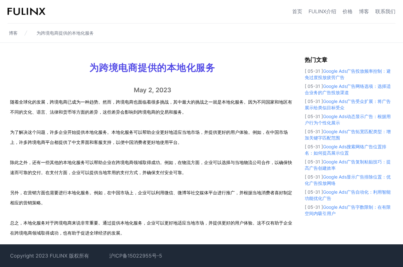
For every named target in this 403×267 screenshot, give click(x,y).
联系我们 (385, 11)
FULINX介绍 (322, 11)
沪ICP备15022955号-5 (135, 256)
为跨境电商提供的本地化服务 (65, 33)
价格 (348, 11)
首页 (297, 11)
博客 (364, 11)
